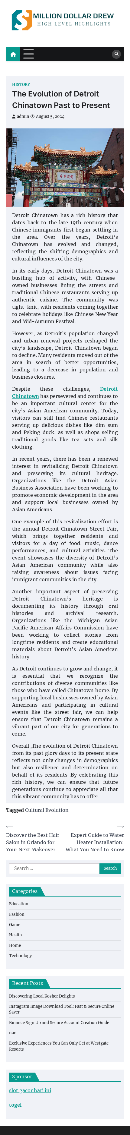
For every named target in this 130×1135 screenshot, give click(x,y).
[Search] (116, 54)
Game (14, 924)
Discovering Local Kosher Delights (42, 996)
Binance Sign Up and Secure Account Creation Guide (59, 1022)
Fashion (16, 914)
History (21, 84)
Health (15, 935)
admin (23, 116)
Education (18, 903)
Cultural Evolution (47, 810)
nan (13, 1033)
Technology (20, 955)
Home (15, 945)
